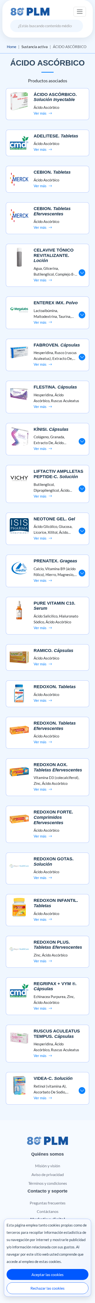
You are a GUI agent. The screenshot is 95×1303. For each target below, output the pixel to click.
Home (11, 46)
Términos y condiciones (47, 1183)
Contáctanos (47, 1211)
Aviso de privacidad (47, 1174)
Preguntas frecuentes (48, 1203)
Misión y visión (47, 1165)
